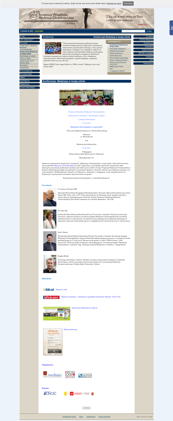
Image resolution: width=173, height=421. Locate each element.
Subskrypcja (148, 63)
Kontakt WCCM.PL (69, 417)
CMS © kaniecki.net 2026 (144, 416)
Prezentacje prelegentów (118, 49)
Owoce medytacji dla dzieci (118, 60)
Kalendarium (25, 81)
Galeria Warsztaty (116, 55)
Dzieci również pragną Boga (119, 58)
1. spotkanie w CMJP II (117, 71)
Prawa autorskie (104, 417)
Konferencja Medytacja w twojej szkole (29, 53)
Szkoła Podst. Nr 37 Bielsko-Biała (27, 62)
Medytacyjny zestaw (116, 66)
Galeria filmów (147, 50)
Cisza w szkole (25, 59)
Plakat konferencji (70, 329)
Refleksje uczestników (117, 51)
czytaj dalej (38, 31)
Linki (151, 60)
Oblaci (22, 77)
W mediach (24, 65)
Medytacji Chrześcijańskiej (64, 166)
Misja (81, 417)
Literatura (149, 57)
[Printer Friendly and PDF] (86, 409)
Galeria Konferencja (116, 53)
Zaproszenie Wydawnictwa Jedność (84, 308)
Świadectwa (24, 68)
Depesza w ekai (61, 289)
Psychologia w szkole (28, 56)
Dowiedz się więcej (114, 3)
